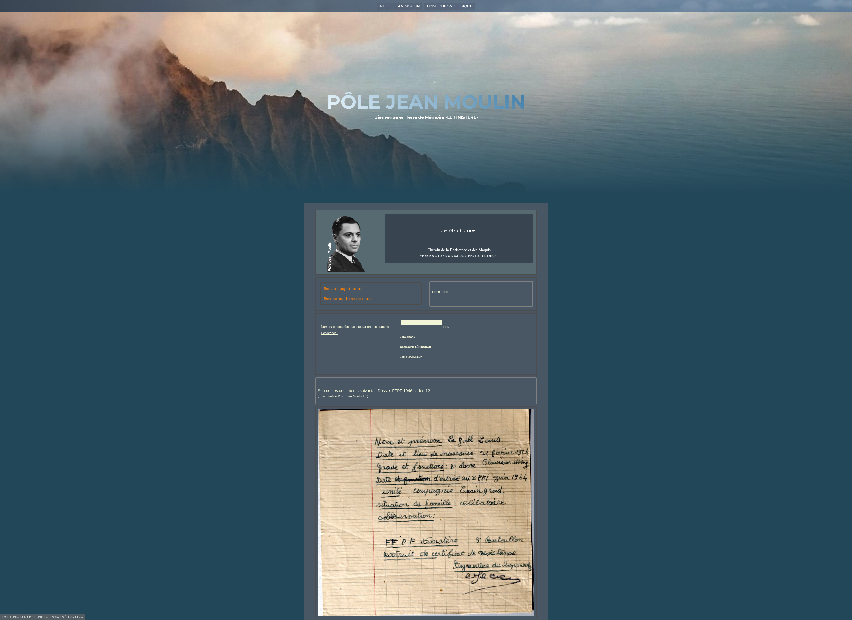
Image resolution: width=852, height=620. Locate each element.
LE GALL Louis (75, 617)
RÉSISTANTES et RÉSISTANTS (46, 617)
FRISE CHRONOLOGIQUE (449, 6)
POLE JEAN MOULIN (401, 6)
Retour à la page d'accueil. (342, 288)
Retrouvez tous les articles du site (347, 298)
